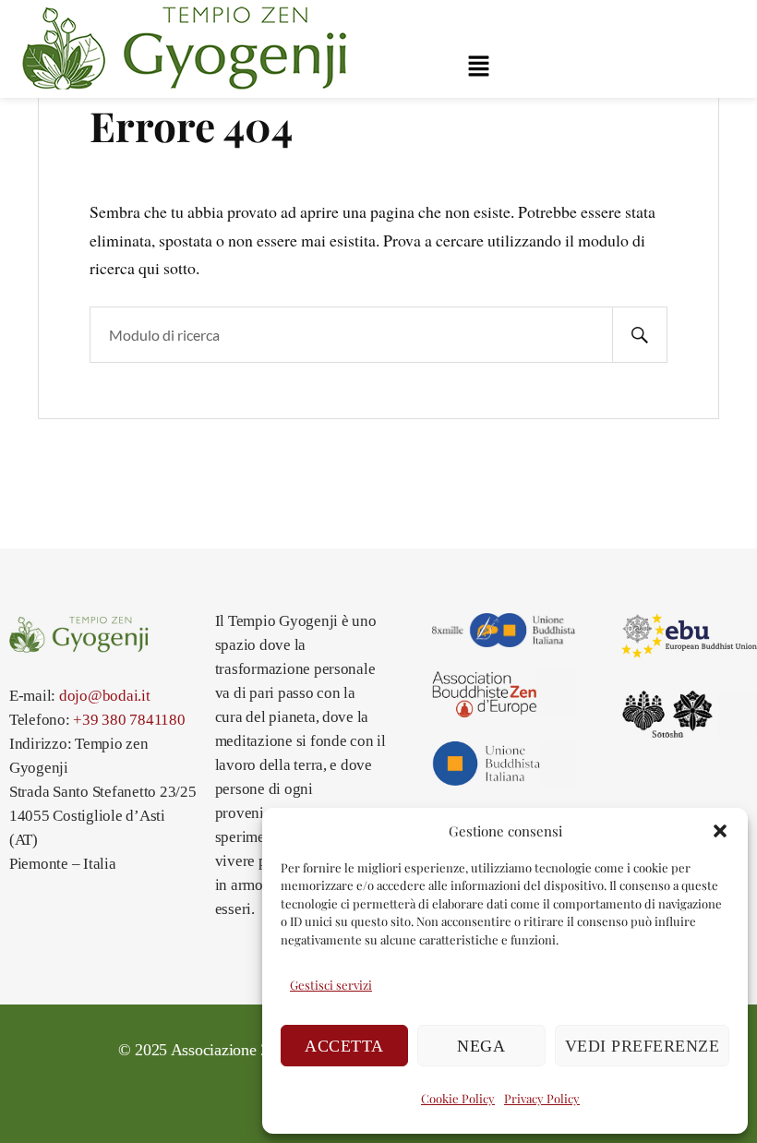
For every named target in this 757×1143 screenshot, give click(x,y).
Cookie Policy (458, 1098)
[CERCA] (639, 335)
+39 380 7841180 (129, 719)
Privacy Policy (542, 1098)
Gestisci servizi (331, 985)
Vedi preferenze (642, 1046)
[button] (720, 831)
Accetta (344, 1046)
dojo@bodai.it (104, 695)
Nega (481, 1046)
